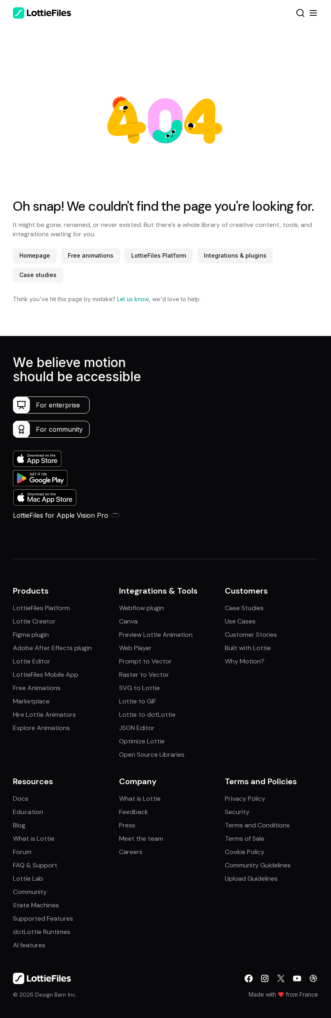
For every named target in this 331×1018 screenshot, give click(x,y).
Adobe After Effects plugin (52, 648)
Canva (128, 621)
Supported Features (43, 918)
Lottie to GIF (137, 701)
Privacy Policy (245, 798)
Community (30, 892)
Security (237, 812)
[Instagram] (265, 978)
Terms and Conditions (257, 825)
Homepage (34, 255)
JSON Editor (137, 728)
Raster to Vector (144, 674)
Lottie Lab (28, 878)
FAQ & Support (35, 865)
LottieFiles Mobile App (45, 674)
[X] (281, 978)
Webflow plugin (141, 608)
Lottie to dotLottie (147, 714)
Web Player (135, 648)
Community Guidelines (258, 865)
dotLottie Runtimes (41, 932)
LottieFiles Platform (158, 255)
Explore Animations (41, 728)
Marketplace (31, 701)
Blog (19, 825)
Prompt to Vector (145, 661)
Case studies (38, 274)
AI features (29, 945)
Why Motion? (244, 661)
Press (127, 825)
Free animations (90, 255)
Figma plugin (31, 634)
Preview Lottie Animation (156, 634)
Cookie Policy (244, 852)
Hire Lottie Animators (44, 714)
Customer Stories (251, 634)
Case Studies (244, 608)
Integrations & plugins (235, 255)
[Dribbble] (313, 978)
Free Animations (37, 688)
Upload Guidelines (251, 878)
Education (28, 812)
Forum (22, 852)
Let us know (133, 299)
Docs (20, 798)
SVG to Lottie (139, 688)
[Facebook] (248, 978)
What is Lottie (33, 838)
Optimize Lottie (142, 741)
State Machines (36, 905)
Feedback (133, 812)
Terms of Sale (244, 838)
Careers (130, 852)
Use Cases (240, 621)
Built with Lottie (248, 648)
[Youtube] (297, 978)
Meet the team (141, 838)
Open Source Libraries (151, 754)
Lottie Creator (34, 621)
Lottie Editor (31, 661)
